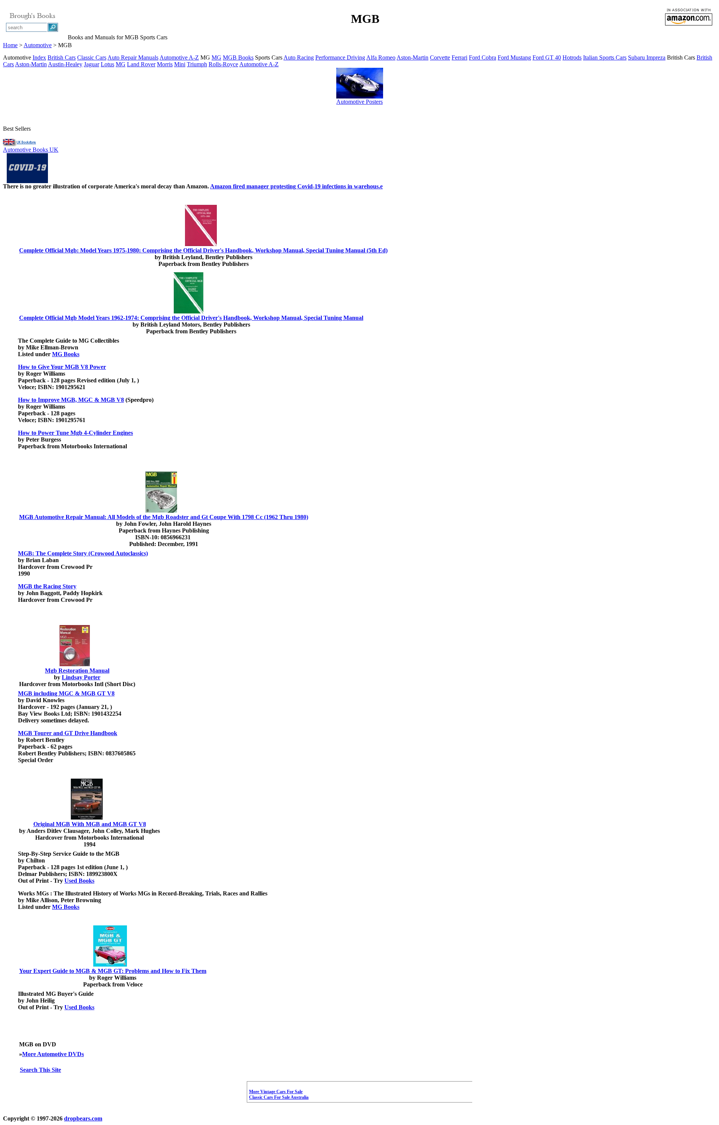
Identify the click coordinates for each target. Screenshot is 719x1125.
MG (216, 57)
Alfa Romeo (380, 57)
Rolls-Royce (223, 64)
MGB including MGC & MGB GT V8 (66, 693)
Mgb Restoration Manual (77, 670)
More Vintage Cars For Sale (276, 1091)
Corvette (440, 57)
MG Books (65, 354)
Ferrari (459, 57)
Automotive (38, 45)
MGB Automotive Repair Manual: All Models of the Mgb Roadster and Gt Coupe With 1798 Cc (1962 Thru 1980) (163, 517)
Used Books (79, 880)
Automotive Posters (359, 101)
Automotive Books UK (30, 149)
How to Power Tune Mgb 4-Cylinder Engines (75, 433)
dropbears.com (83, 1118)
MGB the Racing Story (47, 586)
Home (10, 45)
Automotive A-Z (179, 57)
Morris (165, 64)
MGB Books (238, 57)
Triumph (197, 64)
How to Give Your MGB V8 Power (62, 367)
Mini (179, 64)
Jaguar (91, 64)
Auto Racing (298, 57)
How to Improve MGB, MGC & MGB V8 (71, 400)
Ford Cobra (482, 57)
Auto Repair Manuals (132, 57)
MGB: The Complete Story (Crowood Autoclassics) (83, 553)
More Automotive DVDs (53, 1054)
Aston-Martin (412, 57)
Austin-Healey (65, 64)
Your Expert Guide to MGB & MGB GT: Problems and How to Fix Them (112, 971)
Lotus (107, 64)
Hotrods (572, 57)
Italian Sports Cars (605, 57)
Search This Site (40, 1070)
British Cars (62, 57)
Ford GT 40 (547, 57)
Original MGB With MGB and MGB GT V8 (89, 824)
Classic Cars (91, 57)
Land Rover (141, 64)
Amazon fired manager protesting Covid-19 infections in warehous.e (296, 186)
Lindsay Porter (81, 677)
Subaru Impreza (646, 57)
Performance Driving (340, 57)
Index (39, 57)
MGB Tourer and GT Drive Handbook (67, 733)
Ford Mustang (514, 57)
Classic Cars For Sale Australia (279, 1097)
